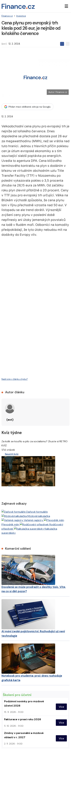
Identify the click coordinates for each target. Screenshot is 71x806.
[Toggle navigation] (66, 6)
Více (61, 706)
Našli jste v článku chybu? (14, 379)
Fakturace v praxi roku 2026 (22, 719)
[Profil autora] (10, 408)
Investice (21, 15)
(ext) (4, 43)
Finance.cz (7, 15)
